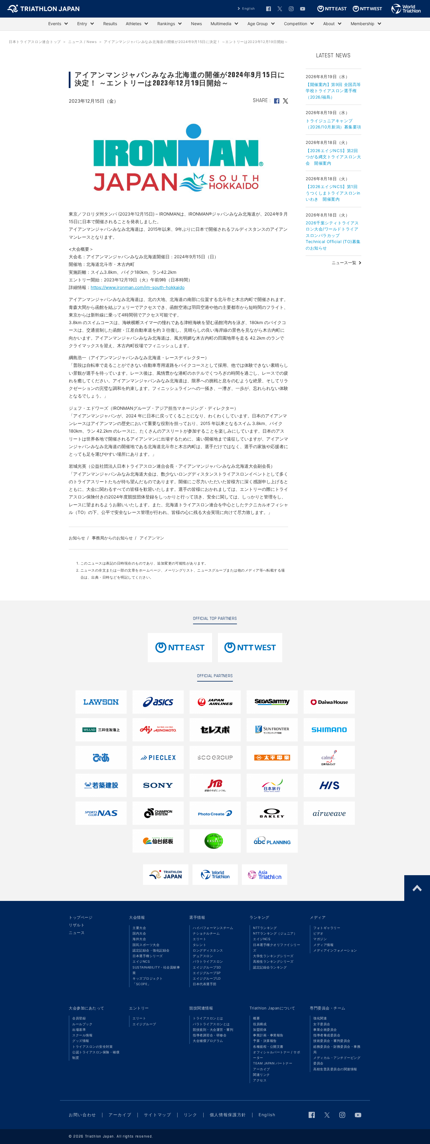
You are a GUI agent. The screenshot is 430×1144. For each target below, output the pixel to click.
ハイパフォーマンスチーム (213, 928)
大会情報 (137, 917)
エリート (199, 939)
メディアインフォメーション (335, 950)
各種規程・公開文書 (268, 1047)
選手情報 (197, 917)
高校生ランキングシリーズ (273, 961)
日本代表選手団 (204, 984)
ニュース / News (82, 41)
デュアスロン (203, 956)
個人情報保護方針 (228, 1114)
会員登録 (79, 1018)
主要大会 (139, 928)
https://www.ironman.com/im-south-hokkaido (138, 287)
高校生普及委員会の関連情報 (335, 1069)
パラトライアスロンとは (211, 1024)
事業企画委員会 (325, 1030)
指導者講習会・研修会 (209, 1035)
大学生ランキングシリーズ (273, 956)
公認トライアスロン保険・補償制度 (95, 1055)
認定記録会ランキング (270, 967)
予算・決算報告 (265, 1041)
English (248, 8)
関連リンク (261, 1075)
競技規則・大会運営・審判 (213, 1030)
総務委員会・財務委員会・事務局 (336, 1049)
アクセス (259, 1080)
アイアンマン (152, 537)
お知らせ (77, 537)
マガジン (320, 939)
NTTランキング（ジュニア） (275, 933)
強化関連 (320, 1018)
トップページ (80, 917)
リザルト (77, 925)
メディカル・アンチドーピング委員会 (336, 1060)
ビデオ (318, 933)
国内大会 (139, 933)
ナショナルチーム (206, 933)
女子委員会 (321, 1024)
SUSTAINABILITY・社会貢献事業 (156, 970)
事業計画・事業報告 (268, 1035)
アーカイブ (261, 1069)
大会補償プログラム (208, 1041)
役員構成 (259, 1024)
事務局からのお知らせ (112, 537)
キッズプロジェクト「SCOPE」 (148, 981)
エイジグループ (144, 1024)
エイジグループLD (207, 978)
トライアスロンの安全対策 (92, 1047)
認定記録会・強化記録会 (151, 950)
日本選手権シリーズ (148, 956)
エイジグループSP (207, 973)
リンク (190, 1114)
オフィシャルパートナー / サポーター (276, 1055)
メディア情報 (323, 945)
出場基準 (79, 1030)
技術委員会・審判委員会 (331, 1041)
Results (110, 23)
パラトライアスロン (208, 961)
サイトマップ (157, 1114)
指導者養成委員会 (326, 1035)
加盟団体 (259, 1030)
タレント (199, 945)
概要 (256, 1018)
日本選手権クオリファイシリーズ (276, 947)
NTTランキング (265, 928)
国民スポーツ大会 (146, 945)
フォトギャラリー (326, 928)
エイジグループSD (207, 967)
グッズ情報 (80, 1041)
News (196, 23)
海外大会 (139, 939)
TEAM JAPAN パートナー (272, 1063)
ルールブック (82, 1024)
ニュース (77, 932)
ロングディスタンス (208, 950)
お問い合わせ (82, 1114)
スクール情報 (82, 1035)
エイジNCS (141, 961)
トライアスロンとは (208, 1018)
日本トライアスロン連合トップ (35, 41)
